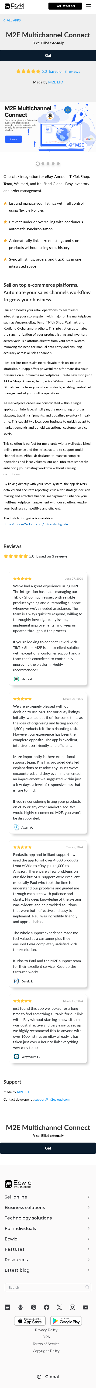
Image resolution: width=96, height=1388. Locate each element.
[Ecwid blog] (9, 1307)
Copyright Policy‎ (46, 1351)
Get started (65, 6)
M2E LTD (55, 82)
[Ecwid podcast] (22, 1307)
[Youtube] (87, 1307)
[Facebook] (48, 1307)
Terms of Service (46, 1344)
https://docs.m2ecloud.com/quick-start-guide (35, 524)
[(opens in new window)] (30, 1319)
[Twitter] (61, 1307)
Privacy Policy (46, 1330)
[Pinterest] (35, 1307)
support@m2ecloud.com (52, 1099)
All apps (13, 20)
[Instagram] (74, 1307)
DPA (46, 1337)
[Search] (87, 1287)
